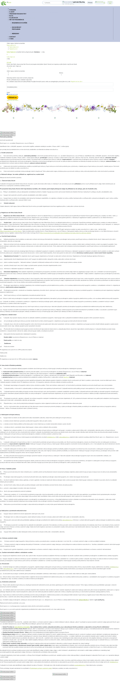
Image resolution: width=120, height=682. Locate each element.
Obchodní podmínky (33, 124)
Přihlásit (90, 2)
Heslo (8, 92)
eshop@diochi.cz (64, 437)
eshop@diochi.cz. (67, 520)
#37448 (9, 62)
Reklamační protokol (58, 124)
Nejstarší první (13, 49)
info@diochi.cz (51, 437)
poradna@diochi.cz (80, 665)
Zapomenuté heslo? (12, 100)
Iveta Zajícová (11, 52)
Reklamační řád (45, 124)
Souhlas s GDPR (71, 124)
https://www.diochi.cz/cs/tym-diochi (11, 231)
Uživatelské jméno (12, 87)
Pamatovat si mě (13, 94)
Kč (104, 2)
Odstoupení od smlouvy (86, 124)
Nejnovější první (13, 47)
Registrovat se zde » (77, 81)
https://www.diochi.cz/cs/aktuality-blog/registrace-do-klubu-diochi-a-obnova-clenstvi (65, 233)
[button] (61, 20)
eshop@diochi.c (83, 600)
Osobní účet (110, 2)
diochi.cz (66, 377)
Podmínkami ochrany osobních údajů (41, 668)
